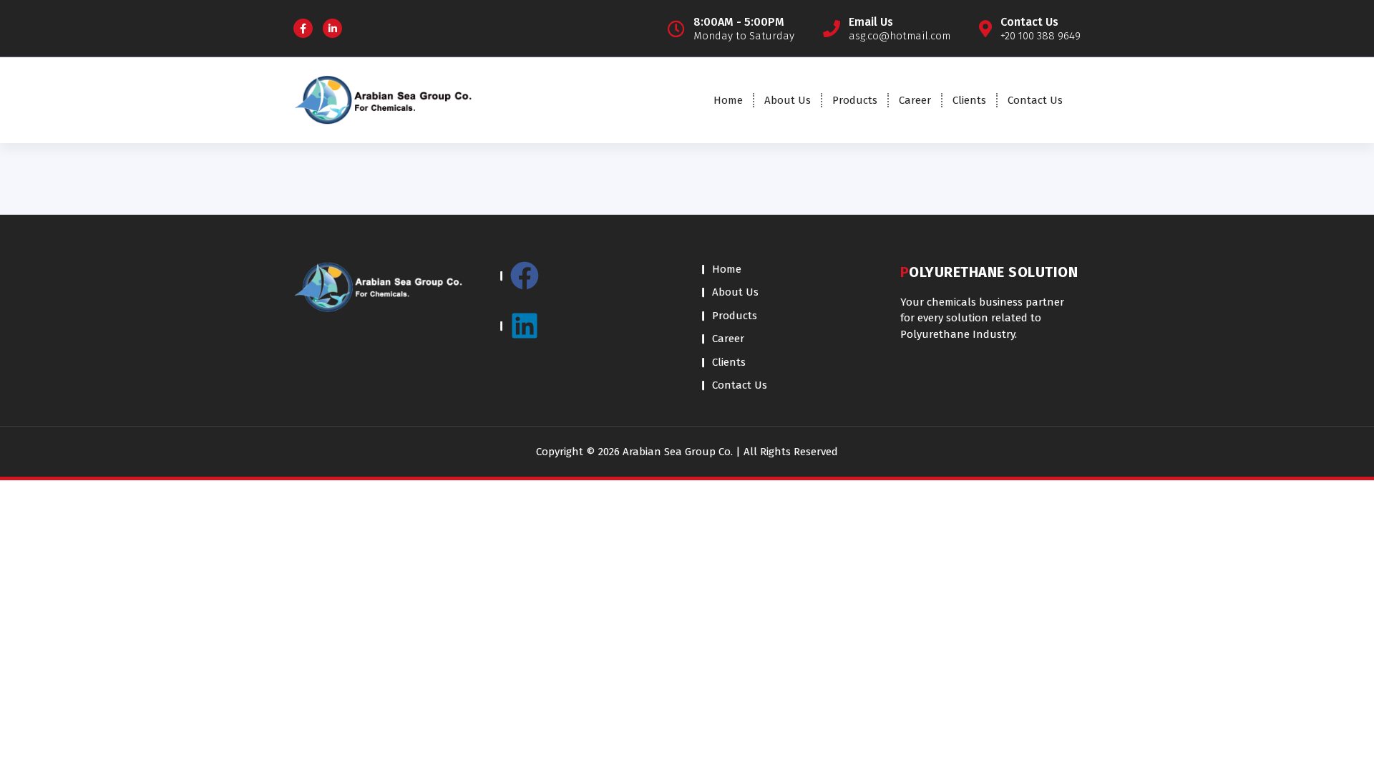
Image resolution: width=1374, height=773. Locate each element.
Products (854, 100)
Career (915, 100)
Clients (969, 100)
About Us (787, 100)
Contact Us (1035, 100)
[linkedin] (586, 325)
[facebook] (586, 282)
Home (728, 100)
